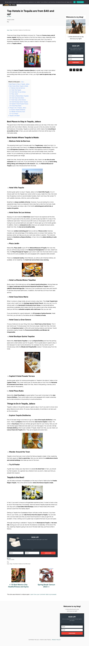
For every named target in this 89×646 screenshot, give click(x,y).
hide (22, 81)
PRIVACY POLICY (56, 639)
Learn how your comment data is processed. (43, 594)
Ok (74, 2)
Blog (8, 21)
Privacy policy (80, 2)
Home (8, 30)
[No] (87, 2)
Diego (10, 16)
